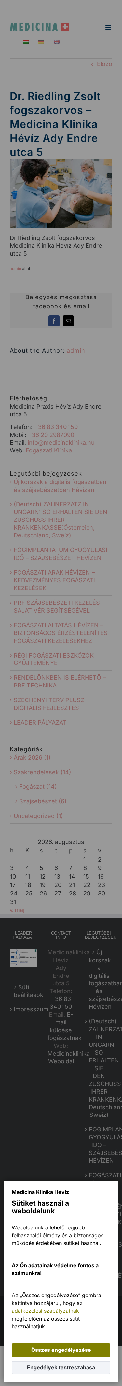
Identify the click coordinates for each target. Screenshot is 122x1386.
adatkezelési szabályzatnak (45, 1311)
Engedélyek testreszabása (61, 1367)
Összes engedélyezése (61, 1350)
